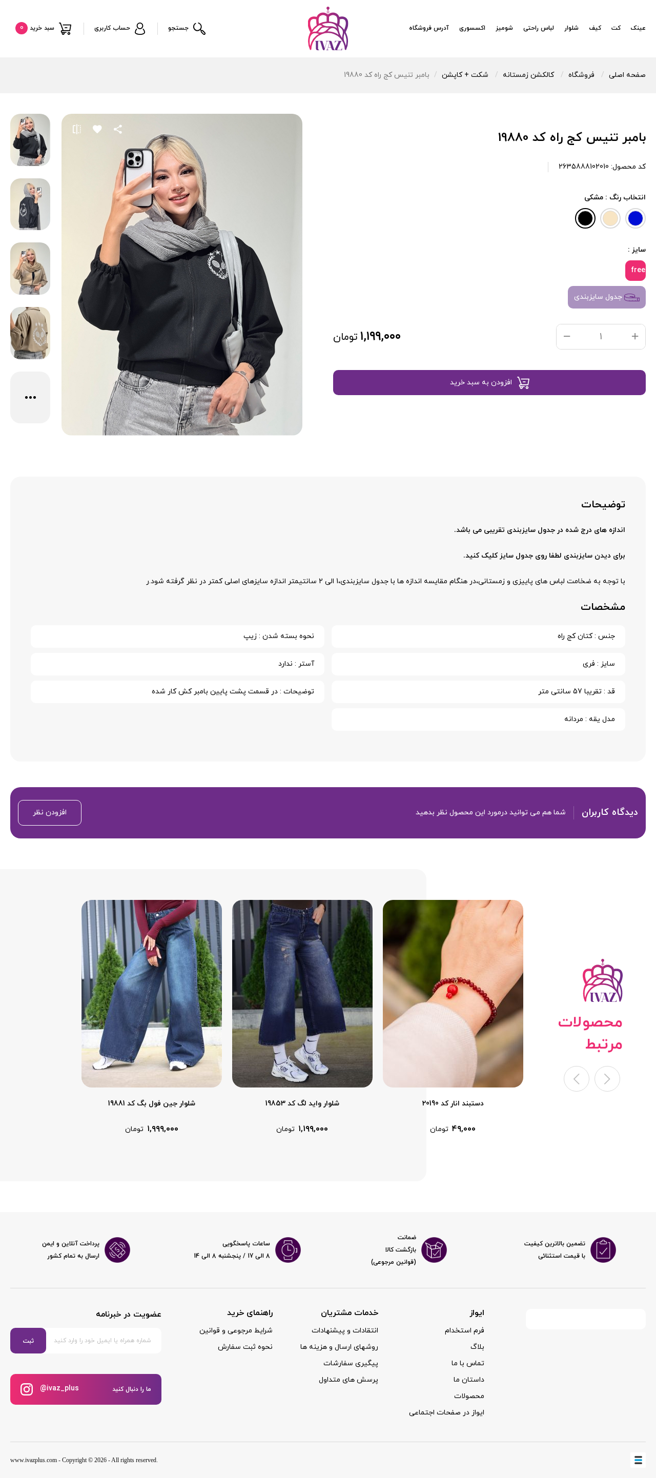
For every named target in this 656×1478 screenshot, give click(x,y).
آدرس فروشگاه (429, 28)
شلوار (571, 28)
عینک (638, 28)
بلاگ (477, 1347)
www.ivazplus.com (33, 1460)
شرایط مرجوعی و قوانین (236, 1331)
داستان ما (469, 1380)
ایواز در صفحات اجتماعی (446, 1413)
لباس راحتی (538, 28)
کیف (595, 28)
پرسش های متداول (348, 1380)
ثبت (28, 1341)
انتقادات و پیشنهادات (345, 1331)
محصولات (469, 1396)
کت (616, 28)
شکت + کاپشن (465, 75)
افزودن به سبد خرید (481, 382)
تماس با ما (468, 1363)
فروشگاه (581, 75)
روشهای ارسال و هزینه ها (339, 1347)
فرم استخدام (464, 1331)
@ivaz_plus (58, 1388)
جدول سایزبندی (599, 297)
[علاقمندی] (97, 129)
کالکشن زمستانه (528, 75)
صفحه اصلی (627, 75)
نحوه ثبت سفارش (245, 1347)
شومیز (504, 28)
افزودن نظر (50, 812)
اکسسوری (472, 28)
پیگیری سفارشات (350, 1363)
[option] (453, 1017)
